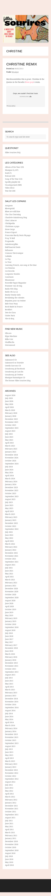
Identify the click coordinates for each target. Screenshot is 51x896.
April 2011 (9, 829)
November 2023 (11, 490)
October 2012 (10, 776)
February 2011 (11, 835)
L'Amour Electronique (14, 253)
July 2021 (9, 568)
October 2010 (10, 847)
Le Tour (8, 262)
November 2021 (11, 556)
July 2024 (9, 466)
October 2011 (10, 811)
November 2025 (11, 422)
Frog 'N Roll (10, 238)
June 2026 (9, 401)
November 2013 (11, 737)
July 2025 (9, 434)
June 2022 (9, 535)
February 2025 (11, 449)
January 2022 (10, 550)
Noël (7, 173)
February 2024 (11, 481)
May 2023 (9, 508)
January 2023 (10, 520)
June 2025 (9, 437)
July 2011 (9, 820)
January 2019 (10, 621)
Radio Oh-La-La (11, 292)
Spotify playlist (11, 182)
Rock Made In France (14, 306)
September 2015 (11, 672)
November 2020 (11, 591)
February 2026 (11, 413)
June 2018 (9, 636)
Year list (8, 191)
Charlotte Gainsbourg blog (16, 217)
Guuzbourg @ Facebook (15, 368)
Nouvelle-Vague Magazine (15, 283)
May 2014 (9, 719)
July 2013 (9, 749)
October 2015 (10, 669)
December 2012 (11, 770)
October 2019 (10, 609)
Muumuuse (9, 280)
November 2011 (11, 808)
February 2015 (11, 692)
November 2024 (11, 457)
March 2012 (10, 797)
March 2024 (10, 478)
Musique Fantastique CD (15, 377)
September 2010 (11, 850)
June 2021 (9, 571)
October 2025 (10, 425)
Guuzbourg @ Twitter (14, 374)
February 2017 (11, 645)
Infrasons (9, 250)
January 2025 (10, 452)
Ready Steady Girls (13, 295)
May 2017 (9, 642)
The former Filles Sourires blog (18, 380)
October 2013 (10, 740)
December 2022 (11, 523)
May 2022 (9, 538)
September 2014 (11, 707)
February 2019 (11, 618)
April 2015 (9, 687)
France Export (11, 232)
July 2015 (9, 678)
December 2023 (11, 487)
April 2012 (9, 794)
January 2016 (10, 660)
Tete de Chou (10, 312)
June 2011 (9, 823)
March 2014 (10, 725)
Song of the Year (12, 179)
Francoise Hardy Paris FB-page (17, 235)
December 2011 (11, 806)
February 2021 (11, 582)
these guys (29, 82)
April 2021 (9, 576)
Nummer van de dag (13, 286)
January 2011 (10, 838)
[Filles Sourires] (26, 29)
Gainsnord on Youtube (14, 362)
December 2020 (11, 588)
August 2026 (10, 395)
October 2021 (10, 559)
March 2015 (10, 689)
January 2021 (10, 585)
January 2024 (10, 484)
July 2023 (9, 502)
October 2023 (10, 493)
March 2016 (10, 654)
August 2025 (10, 431)
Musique (15, 72)
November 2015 (11, 666)
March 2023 (10, 514)
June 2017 (9, 639)
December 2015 (11, 663)
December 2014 (11, 698)
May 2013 (9, 755)
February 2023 (11, 517)
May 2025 (9, 440)
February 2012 (11, 800)
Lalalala (8, 256)
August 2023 (10, 499)
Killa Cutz (9, 339)
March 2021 (10, 579)
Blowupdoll (9, 208)
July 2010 (9, 856)
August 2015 (10, 675)
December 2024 (11, 455)
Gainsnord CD (11, 360)
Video (7, 188)
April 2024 (9, 475)
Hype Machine (11, 336)
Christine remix (21, 64)
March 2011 (10, 832)
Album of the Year (12, 167)
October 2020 (10, 594)
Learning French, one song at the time (21, 265)
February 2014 (11, 728)
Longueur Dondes (12, 274)
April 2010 (9, 865)
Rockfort (8, 309)
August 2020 (10, 600)
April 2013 (9, 758)
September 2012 (11, 779)
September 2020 (11, 597)
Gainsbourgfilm (11, 244)
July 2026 (9, 398)
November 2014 (11, 701)
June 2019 (9, 612)
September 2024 (11, 463)
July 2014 (9, 713)
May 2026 (9, 404)
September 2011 (11, 814)
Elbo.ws (8, 333)
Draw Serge (10, 229)
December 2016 (11, 648)
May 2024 (9, 472)
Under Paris (10, 315)
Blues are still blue (12, 211)
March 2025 (10, 446)
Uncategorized (11, 185)
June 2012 (9, 788)
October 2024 (10, 460)
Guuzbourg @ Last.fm (14, 371)
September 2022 (11, 529)
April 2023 (9, 511)
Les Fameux (10, 268)
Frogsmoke (9, 241)
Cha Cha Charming (13, 214)
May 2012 (9, 791)
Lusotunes (9, 277)
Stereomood (10, 345)
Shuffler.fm (9, 342)
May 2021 (9, 573)
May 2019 (9, 615)
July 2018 (9, 633)
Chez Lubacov (11, 220)
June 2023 (9, 505)
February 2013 (11, 764)
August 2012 (10, 782)
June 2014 (9, 716)
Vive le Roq (9, 318)
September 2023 (11, 496)
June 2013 (9, 752)
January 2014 (10, 731)
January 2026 (10, 416)
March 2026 (10, 410)
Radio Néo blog (11, 289)
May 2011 (9, 826)
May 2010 (9, 862)
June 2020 (9, 603)
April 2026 (9, 407)
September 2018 (11, 627)
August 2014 (10, 710)
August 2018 (10, 630)
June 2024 (9, 469)
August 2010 (10, 853)
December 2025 (11, 419)
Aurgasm (9, 205)
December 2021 (11, 553)
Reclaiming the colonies (14, 297)
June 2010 (9, 859)
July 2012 (9, 785)
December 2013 (11, 734)
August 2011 (10, 817)
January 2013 (10, 767)
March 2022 (10, 544)
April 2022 (9, 541)
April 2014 (9, 722)
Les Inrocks (9, 271)
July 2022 (9, 532)
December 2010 (11, 841)
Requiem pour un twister (15, 300)
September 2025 (11, 428)
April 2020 (9, 606)
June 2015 (9, 681)
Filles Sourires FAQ (12, 152)
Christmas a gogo (12, 226)
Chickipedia (10, 223)
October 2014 (10, 704)
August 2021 (10, 565)
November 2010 (11, 844)
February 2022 (11, 547)
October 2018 (10, 624)
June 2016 (9, 651)
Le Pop (8, 259)
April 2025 (9, 443)
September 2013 (11, 743)
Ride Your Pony (11, 303)
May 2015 (9, 684)
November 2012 (11, 773)
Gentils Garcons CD (13, 365)
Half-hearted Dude (12, 247)
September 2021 (11, 562)
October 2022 (10, 526)
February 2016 (11, 657)
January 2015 (10, 695)
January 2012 (10, 803)
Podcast (8, 176)
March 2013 (10, 761)
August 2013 (10, 746)
